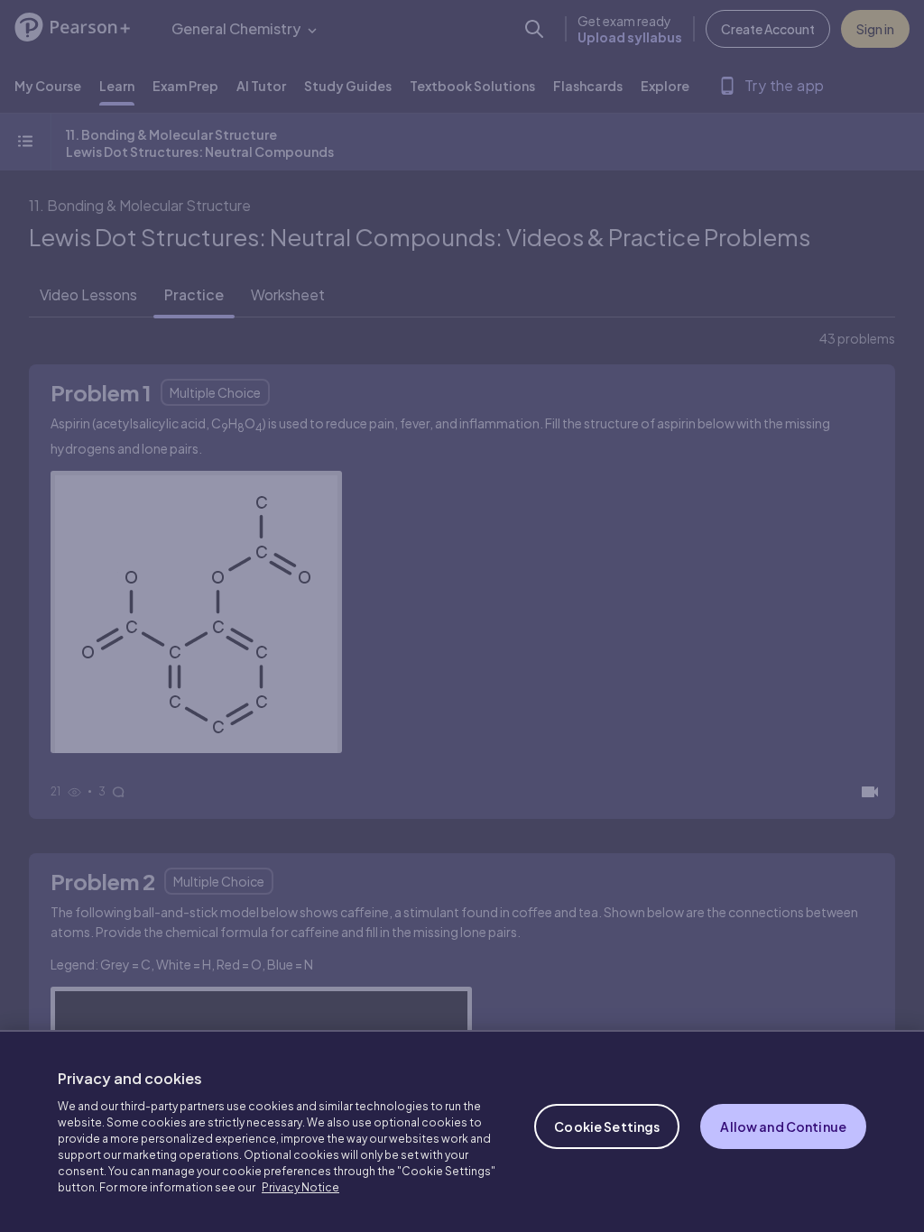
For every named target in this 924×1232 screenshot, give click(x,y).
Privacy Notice (300, 1187)
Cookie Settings (607, 1126)
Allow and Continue (783, 1126)
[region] (462, 1131)
